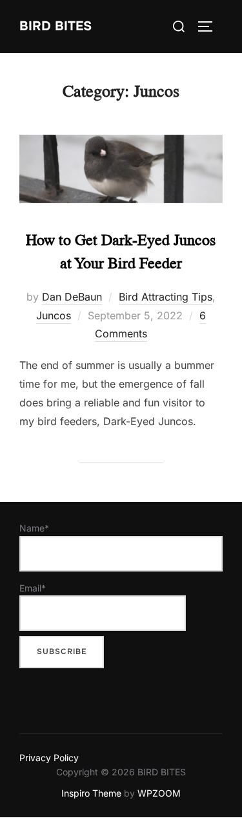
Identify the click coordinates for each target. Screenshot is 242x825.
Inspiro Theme (91, 793)
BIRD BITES (55, 26)
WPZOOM (159, 793)
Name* (34, 527)
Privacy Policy (49, 757)
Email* (32, 587)
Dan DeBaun (72, 296)
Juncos (53, 315)
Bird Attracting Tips (165, 296)
